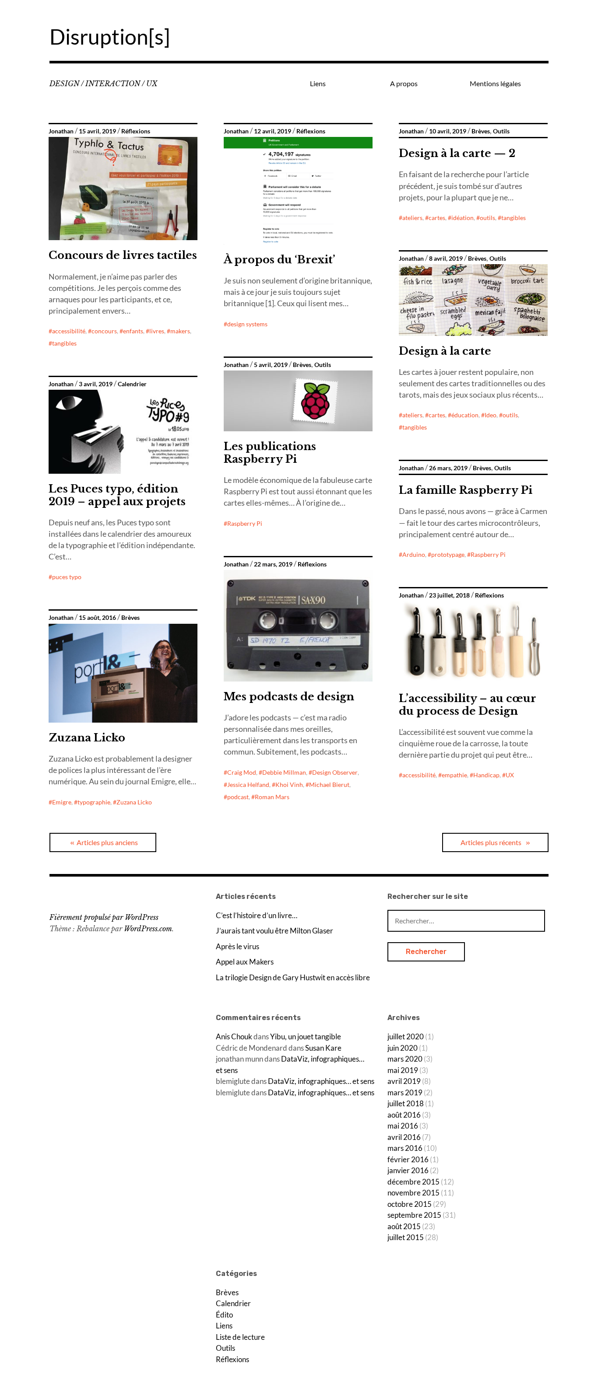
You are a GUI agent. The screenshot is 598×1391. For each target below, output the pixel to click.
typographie (93, 802)
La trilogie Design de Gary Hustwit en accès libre (293, 977)
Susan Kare (323, 1047)
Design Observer (335, 772)
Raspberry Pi (244, 523)
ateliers (412, 217)
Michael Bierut (329, 784)
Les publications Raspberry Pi (270, 452)
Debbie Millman (284, 772)
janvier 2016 (408, 1170)
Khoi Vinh (289, 784)
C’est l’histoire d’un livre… (256, 915)
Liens (318, 83)
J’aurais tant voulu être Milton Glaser (274, 930)
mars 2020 (404, 1058)
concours (104, 331)
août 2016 (404, 1114)
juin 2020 (402, 1047)
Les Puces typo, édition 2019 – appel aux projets (117, 495)
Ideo (490, 415)
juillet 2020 (405, 1036)
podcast (238, 796)
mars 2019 (404, 1092)
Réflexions (135, 131)
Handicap (486, 775)
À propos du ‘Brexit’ (279, 259)
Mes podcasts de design (289, 696)
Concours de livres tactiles (123, 255)
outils (487, 217)
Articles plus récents (491, 842)
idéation (462, 217)
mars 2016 (404, 1148)
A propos (404, 83)
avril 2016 (404, 1137)
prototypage (447, 554)
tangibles (64, 343)
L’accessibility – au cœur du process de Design (467, 704)
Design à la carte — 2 (457, 153)
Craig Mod (241, 772)
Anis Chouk (234, 1036)
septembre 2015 (414, 1215)
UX (510, 775)
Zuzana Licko (87, 737)
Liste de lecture (240, 1337)
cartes (437, 217)
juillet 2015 (405, 1237)
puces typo (66, 576)
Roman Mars (272, 796)
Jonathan (61, 131)
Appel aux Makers (245, 961)
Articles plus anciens (107, 842)
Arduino (413, 554)
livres (156, 331)
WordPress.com (148, 928)
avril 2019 (404, 1081)
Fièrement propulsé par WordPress (103, 917)
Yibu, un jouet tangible (305, 1036)
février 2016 (408, 1159)
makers (180, 331)
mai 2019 (402, 1070)
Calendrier (132, 384)
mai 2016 (402, 1125)
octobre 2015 (409, 1204)
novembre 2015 (413, 1192)
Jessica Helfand (248, 784)
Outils (501, 131)
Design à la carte (445, 351)
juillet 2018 (405, 1103)
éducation (464, 415)
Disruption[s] (109, 36)
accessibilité (68, 331)
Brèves (480, 131)
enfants (133, 331)
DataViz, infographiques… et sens (321, 1081)
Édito (224, 1314)
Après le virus (237, 946)
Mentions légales (495, 83)
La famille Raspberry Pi (465, 490)
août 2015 (404, 1226)
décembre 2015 (413, 1181)
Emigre (61, 802)
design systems (247, 324)
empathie (454, 775)
